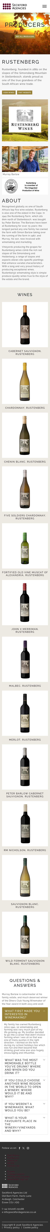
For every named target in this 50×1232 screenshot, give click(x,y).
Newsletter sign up (17, 1179)
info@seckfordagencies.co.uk (20, 1212)
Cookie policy (30, 1227)
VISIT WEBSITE (24, 93)
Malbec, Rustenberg (25, 685)
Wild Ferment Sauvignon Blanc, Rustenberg (25, 962)
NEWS (10, 1163)
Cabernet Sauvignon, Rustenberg (25, 352)
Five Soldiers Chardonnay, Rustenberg (25, 517)
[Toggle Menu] (44, 6)
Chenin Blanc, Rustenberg (25, 461)
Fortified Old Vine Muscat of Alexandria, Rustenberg (25, 574)
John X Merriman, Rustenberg (25, 630)
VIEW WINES (8, 93)
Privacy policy (12, 1227)
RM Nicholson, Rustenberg (25, 850)
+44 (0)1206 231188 (13, 1209)
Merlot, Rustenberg (25, 739)
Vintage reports (16, 1174)
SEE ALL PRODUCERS (25, 36)
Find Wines (13, 1155)
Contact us (13, 1165)
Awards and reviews (18, 1176)
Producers (13, 1158)
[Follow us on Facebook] (19, 1148)
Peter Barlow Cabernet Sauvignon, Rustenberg (25, 795)
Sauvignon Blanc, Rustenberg (25, 905)
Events (11, 1171)
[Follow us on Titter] (23, 1148)
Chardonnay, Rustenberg (25, 407)
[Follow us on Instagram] (28, 1148)
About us (12, 1160)
